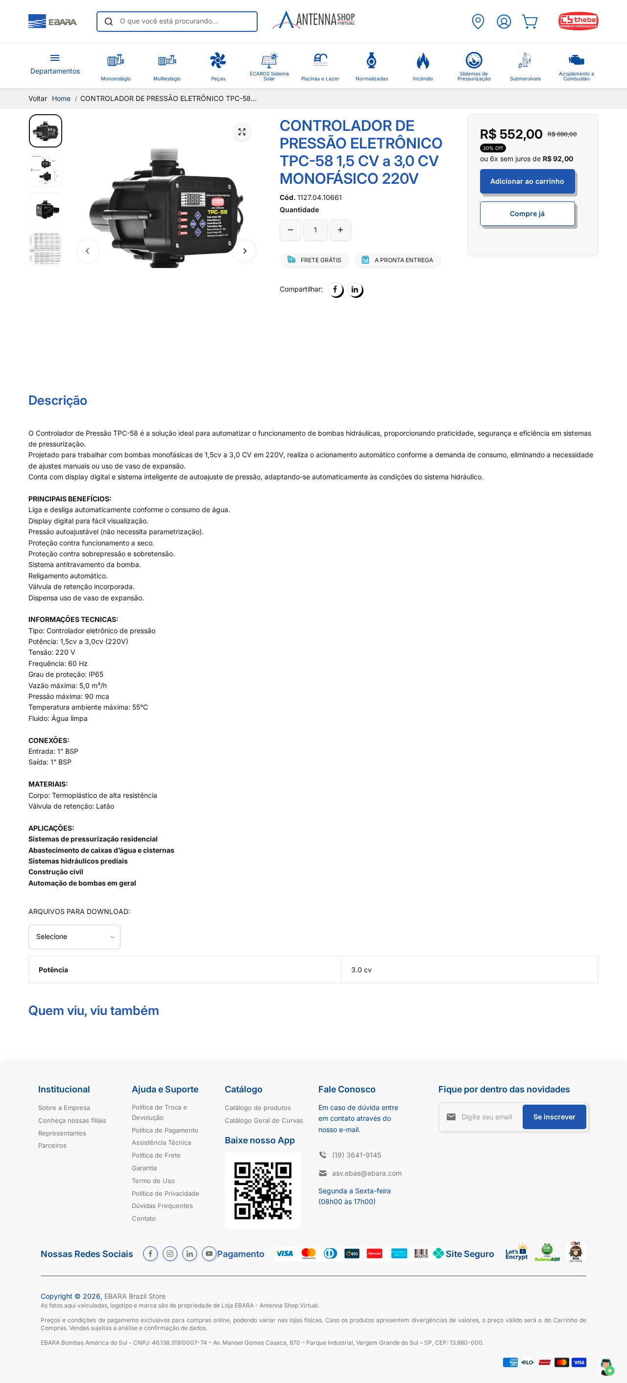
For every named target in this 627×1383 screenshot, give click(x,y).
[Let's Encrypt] (517, 1263)
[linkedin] (189, 1253)
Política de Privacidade (165, 1193)
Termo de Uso (153, 1181)
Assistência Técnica (161, 1142)
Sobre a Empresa (64, 1107)
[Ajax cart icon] (530, 21)
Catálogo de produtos (258, 1107)
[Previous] (88, 251)
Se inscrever (554, 1116)
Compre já (527, 213)
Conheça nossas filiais (72, 1120)
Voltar (37, 98)
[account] (504, 21)
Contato (144, 1218)
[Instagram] (170, 1253)
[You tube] (209, 1253)
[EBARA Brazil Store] (52, 21)
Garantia (144, 1168)
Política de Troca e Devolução (159, 1112)
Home (61, 98)
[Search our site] (108, 21)
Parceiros (52, 1145)
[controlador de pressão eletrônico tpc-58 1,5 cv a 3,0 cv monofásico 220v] (242, 132)
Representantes (62, 1133)
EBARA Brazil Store (135, 1296)
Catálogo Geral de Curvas (264, 1120)
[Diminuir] (290, 230)
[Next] (244, 251)
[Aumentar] (340, 230)
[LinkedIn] (354, 289)
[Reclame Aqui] (547, 1259)
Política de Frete (156, 1155)
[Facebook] (335, 289)
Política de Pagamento (165, 1130)
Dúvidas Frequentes (162, 1206)
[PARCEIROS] (478, 21)
